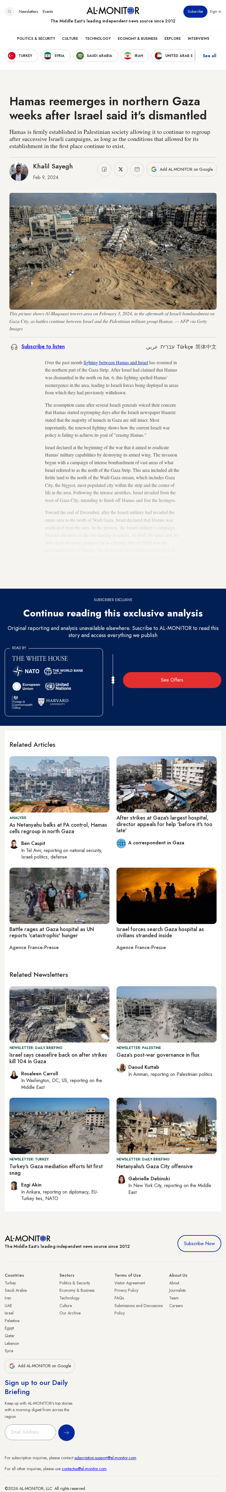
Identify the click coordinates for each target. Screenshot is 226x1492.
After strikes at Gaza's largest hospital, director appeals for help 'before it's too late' (164, 824)
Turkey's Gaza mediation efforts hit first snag (56, 1170)
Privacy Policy (126, 1290)
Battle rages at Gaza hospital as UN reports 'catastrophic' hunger (51, 932)
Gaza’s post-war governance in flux (158, 1055)
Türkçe (185, 347)
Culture (70, 38)
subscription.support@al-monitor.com (105, 1458)
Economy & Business (137, 38)
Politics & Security (36, 38)
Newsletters (28, 11)
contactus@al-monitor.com (84, 1469)
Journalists (177, 1290)
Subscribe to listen (43, 346)
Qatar (10, 1336)
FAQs (119, 1298)
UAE (8, 1306)
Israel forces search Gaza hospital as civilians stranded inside (160, 932)
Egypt (9, 1328)
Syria (9, 1351)
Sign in (215, 11)
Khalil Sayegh (53, 166)
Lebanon (12, 1343)
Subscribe (195, 11)
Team (174, 1298)
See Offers (172, 680)
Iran (8, 1298)
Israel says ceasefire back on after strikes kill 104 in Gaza (58, 1058)
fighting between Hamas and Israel (116, 362)
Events (48, 11)
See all (209, 56)
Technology (98, 38)
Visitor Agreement (129, 1283)
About (174, 1283)
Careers (176, 1306)
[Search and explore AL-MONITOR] (9, 11)
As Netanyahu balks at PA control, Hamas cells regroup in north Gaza (58, 828)
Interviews (198, 38)
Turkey (10, 1283)
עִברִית (167, 347)
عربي (152, 347)
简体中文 (206, 347)
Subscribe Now (199, 1243)
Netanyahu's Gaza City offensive (155, 1166)
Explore (172, 38)
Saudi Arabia (16, 1290)
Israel (9, 1313)
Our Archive (70, 1313)
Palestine (12, 1321)
